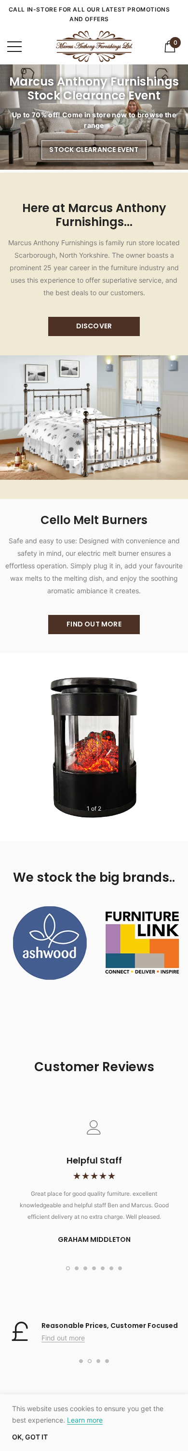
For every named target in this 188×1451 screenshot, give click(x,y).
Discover (94, 326)
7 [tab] (120, 1268)
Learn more (85, 1420)
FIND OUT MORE (94, 624)
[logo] (94, 46)
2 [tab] (94, 459)
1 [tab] (73, 459)
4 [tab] (94, 1268)
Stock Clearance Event (93, 149)
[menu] (14, 46)
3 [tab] (114, 459)
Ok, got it (30, 1437)
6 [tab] (111, 1268)
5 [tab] (103, 1268)
